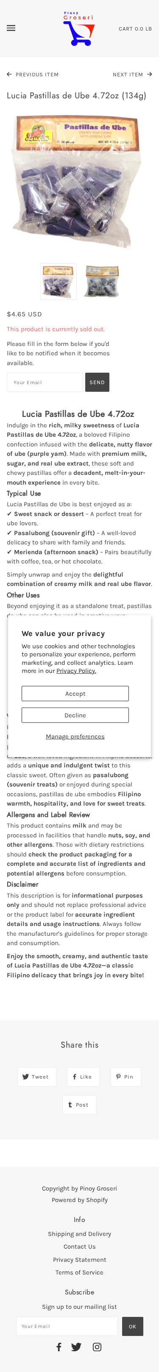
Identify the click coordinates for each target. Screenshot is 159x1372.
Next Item (129, 74)
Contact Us (80, 1246)
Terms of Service (79, 1272)
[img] (59, 1348)
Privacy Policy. (76, 671)
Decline (75, 715)
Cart (126, 28)
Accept (75, 693)
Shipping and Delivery (79, 1234)
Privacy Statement (79, 1259)
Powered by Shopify (80, 1200)
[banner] (79, 28)
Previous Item (36, 74)
